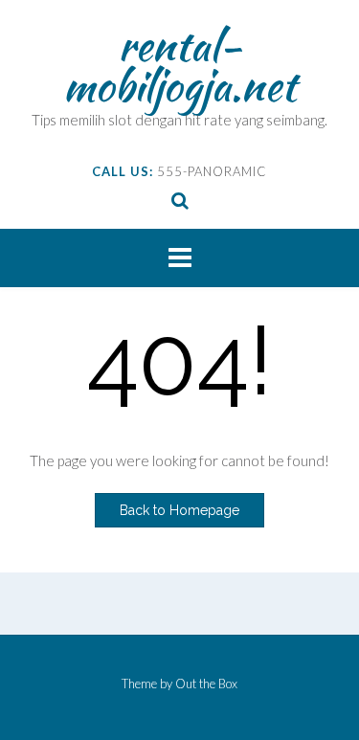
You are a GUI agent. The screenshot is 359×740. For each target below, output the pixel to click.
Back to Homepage (179, 510)
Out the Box (206, 683)
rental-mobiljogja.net (179, 65)
